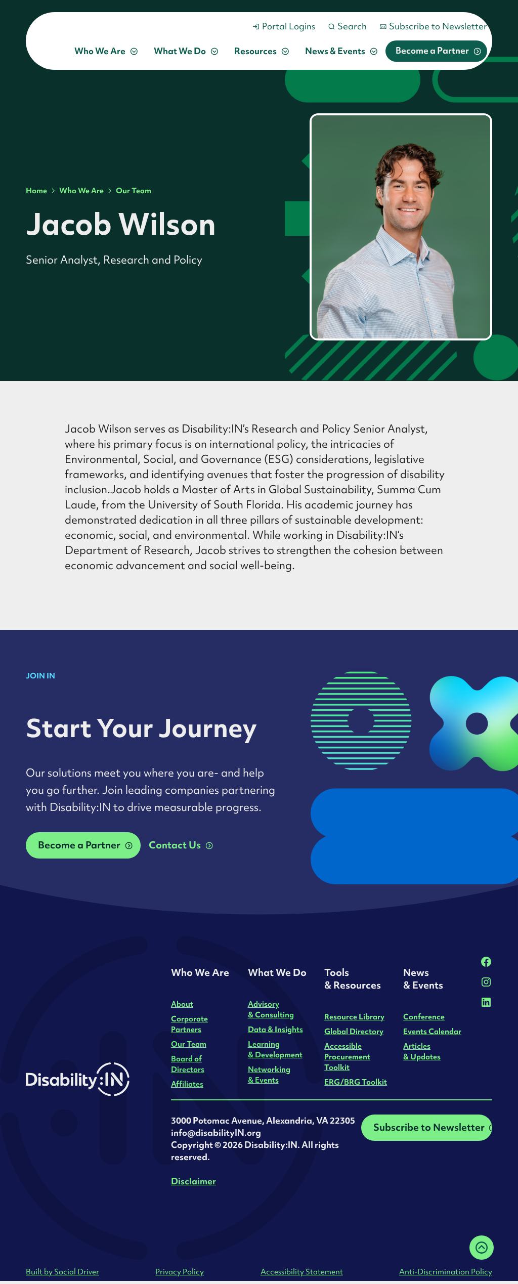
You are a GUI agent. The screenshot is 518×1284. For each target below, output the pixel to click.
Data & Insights (275, 1029)
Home (36, 190)
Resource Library (354, 1016)
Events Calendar (432, 1031)
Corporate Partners (189, 1024)
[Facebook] (486, 962)
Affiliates (187, 1084)
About (182, 1004)
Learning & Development (275, 1049)
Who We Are (81, 190)
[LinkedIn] (486, 1002)
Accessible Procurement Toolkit (347, 1056)
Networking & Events (269, 1074)
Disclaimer (193, 1181)
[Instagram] (486, 982)
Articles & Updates (422, 1051)
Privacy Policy (179, 1271)
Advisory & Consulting (271, 1009)
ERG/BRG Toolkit (355, 1082)
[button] (106, 51)
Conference (424, 1016)
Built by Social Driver (62, 1271)
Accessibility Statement (302, 1271)
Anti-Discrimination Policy (445, 1271)
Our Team (133, 190)
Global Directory (353, 1031)
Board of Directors (187, 1064)
